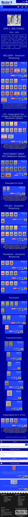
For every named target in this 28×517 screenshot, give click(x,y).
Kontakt (18, 4)
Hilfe (21, 4)
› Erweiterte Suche (4, 446)
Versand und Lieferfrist (8, 496)
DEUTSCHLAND (12, 9)
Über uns (5, 501)
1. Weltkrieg (20, 9)
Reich (16, 9)
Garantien (6, 497)
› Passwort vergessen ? (5, 460)
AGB (24, 4)
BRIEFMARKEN (5, 9)
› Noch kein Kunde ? (15, 460)
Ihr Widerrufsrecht (7, 500)
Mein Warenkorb (21, 500)
